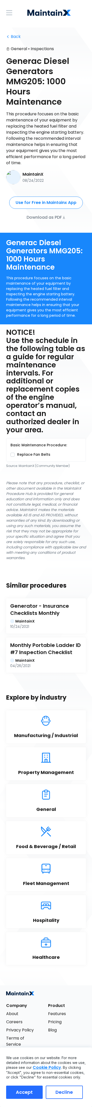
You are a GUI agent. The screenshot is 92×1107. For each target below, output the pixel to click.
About (12, 1014)
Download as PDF (44, 217)
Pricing (55, 1022)
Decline (64, 1092)
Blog (52, 1030)
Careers (14, 1022)
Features (57, 1014)
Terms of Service (15, 1041)
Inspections (42, 48)
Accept (24, 1092)
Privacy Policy (20, 1030)
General (19, 48)
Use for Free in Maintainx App (46, 202)
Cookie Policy (47, 1067)
